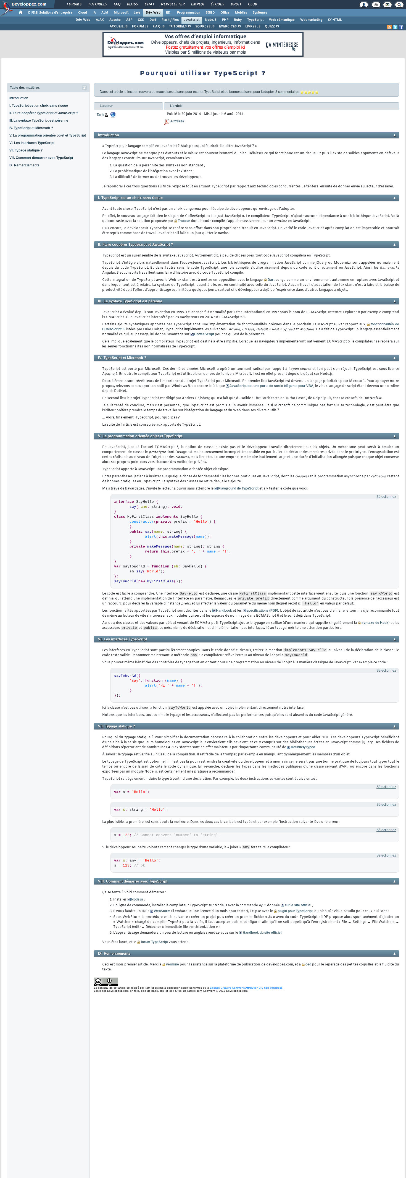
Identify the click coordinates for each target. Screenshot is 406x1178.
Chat (149, 4)
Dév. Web (153, 13)
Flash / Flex (170, 20)
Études (217, 4)
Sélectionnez (386, 497)
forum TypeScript (154, 942)
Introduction (18, 98)
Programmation (188, 13)
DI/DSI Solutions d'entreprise (50, 13)
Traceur (184, 221)
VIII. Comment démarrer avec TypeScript (41, 158)
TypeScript (255, 20)
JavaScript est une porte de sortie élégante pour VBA (271, 386)
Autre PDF (177, 121)
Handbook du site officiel (262, 932)
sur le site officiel (297, 905)
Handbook (224, 610)
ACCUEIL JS (119, 26)
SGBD (210, 13)
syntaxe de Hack (375, 623)
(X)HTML (335, 20)
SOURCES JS (205, 26)
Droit (236, 4)
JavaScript (191, 20)
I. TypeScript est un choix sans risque (38, 106)
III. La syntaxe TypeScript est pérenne (38, 120)
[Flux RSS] (389, 27)
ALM (104, 13)
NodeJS (211, 20)
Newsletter (172, 4)
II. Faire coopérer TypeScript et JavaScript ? (43, 113)
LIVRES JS (252, 26)
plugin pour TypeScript (295, 911)
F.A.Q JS (159, 26)
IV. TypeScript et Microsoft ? (31, 128)
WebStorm (162, 911)
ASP (129, 20)
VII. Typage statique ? (26, 150)
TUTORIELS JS (180, 26)
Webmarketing (311, 20)
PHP (225, 20)
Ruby (238, 20)
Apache (115, 20)
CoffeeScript (204, 334)
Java (137, 13)
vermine (172, 964)
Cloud (82, 13)
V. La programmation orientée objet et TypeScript (47, 135)
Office (225, 13)
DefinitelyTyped (303, 747)
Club (252, 4)
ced (308, 964)
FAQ (117, 4)
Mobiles (241, 13)
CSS (141, 20)
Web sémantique (282, 20)
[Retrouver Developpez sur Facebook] (401, 27)
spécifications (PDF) (262, 610)
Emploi (197, 4)
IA (94, 13)
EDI (169, 13)
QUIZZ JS (272, 26)
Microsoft (121, 13)
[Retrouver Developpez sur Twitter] (395, 27)
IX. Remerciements (24, 165)
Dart (152, 20)
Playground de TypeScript (238, 488)
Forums (74, 4)
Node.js (137, 899)
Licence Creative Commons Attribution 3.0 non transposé (246, 987)
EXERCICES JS (230, 26)
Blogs (132, 4)
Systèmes (260, 13)
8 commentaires (287, 92)
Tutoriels (97, 4)
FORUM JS (140, 26)
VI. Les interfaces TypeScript (31, 143)
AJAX (100, 20)
